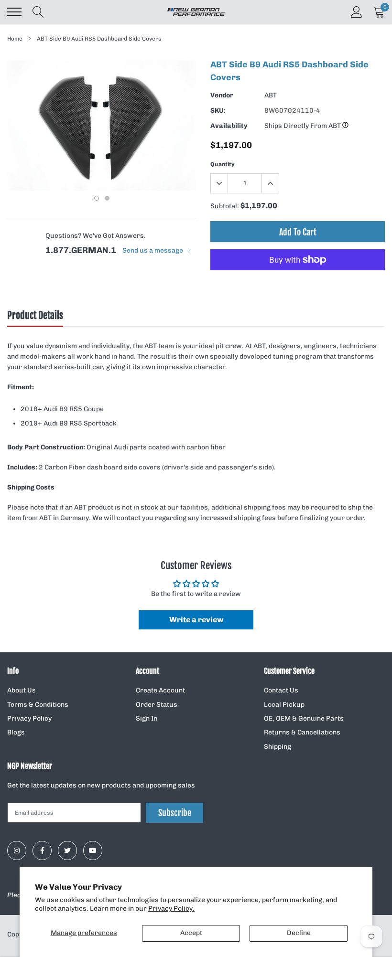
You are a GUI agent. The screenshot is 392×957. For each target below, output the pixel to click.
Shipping (277, 747)
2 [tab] (107, 198)
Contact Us (281, 690)
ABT (270, 95)
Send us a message (153, 250)
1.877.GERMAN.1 (80, 250)
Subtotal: (224, 206)
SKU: (218, 110)
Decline (299, 933)
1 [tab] (96, 198)
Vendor (221, 95)
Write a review (196, 619)
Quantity (222, 164)
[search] (38, 12)
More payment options (297, 283)
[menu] (14, 12)
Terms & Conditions (37, 705)
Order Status (156, 705)
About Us (21, 690)
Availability (229, 126)
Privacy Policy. (171, 908)
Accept (191, 933)
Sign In (146, 718)
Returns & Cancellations (302, 732)
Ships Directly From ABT (303, 126)
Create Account (160, 690)
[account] (356, 12)
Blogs (16, 732)
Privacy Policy (29, 718)
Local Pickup (284, 705)
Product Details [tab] (35, 315)
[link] (16, 850)
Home (14, 38)
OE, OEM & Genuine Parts (304, 718)
